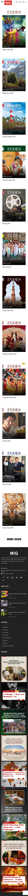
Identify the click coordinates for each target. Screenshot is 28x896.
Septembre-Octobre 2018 (9, 397)
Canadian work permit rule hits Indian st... (18, 594)
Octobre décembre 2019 (9, 137)
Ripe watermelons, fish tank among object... (17, 613)
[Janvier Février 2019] (14, 292)
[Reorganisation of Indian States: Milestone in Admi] (14, 774)
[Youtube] (19, 2)
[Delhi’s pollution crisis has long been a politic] (14, 722)
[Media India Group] (14, 553)
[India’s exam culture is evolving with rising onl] (14, 800)
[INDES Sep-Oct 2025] (14, 75)
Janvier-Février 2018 (8, 528)
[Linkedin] (21, 2)
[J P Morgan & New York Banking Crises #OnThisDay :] (14, 695)
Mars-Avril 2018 (7, 484)
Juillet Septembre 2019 (9, 180)
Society (5, 640)
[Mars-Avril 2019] (14, 248)
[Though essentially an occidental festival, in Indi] (14, 853)
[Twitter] (17, 2)
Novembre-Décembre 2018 (9, 354)
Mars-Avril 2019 (7, 267)
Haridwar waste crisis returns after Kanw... (17, 603)
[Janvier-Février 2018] (14, 509)
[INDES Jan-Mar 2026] (14, 31)
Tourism (5, 632)
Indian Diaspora (8, 645)
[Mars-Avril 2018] (14, 466)
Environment (7, 637)
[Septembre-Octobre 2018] (14, 379)
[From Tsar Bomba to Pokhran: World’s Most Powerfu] (14, 879)
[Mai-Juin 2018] (14, 422)
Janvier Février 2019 (8, 310)
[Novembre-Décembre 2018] (14, 335)
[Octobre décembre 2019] (14, 118)
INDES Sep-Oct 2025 (8, 93)
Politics (5, 629)
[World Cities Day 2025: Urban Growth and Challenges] (14, 827)
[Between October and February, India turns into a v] (14, 748)
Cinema (5, 643)
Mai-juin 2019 (6, 223)
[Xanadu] (8, 2)
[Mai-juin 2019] (14, 205)
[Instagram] (23, 2)
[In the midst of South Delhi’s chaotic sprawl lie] (14, 669)
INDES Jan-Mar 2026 (8, 50)
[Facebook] (14, 2)
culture (5, 635)
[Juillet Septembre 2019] (14, 162)
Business (6, 627)
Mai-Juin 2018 (6, 441)
